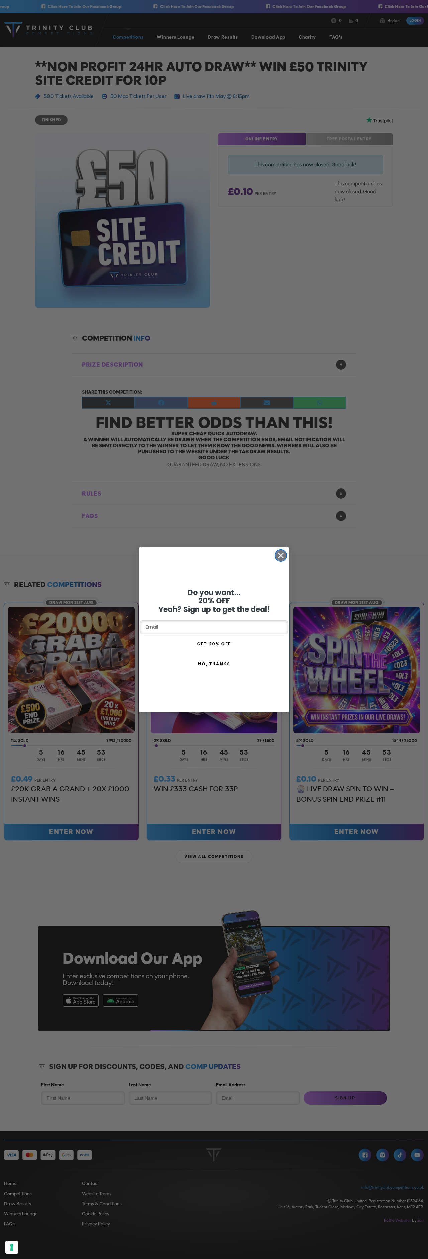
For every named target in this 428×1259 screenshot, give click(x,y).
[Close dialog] (281, 555)
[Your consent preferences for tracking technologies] (11, 1247)
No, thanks (214, 664)
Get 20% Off (214, 644)
